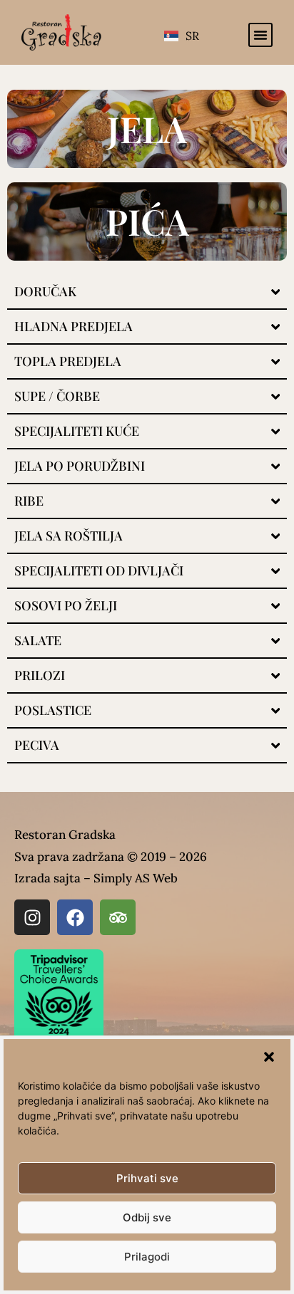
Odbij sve (147, 1217)
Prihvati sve (147, 1178)
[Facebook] (75, 917)
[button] (269, 1057)
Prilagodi (147, 1256)
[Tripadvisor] (118, 917)
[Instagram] (32, 917)
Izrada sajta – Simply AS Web (96, 878)
